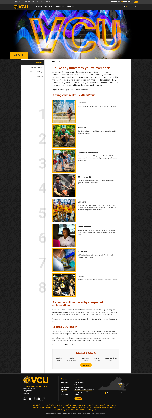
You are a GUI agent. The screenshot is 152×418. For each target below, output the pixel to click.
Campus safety (79, 387)
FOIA (93, 413)
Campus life (65, 387)
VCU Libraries (78, 385)
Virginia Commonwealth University (33, 2)
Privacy (79, 413)
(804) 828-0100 (28, 391)
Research (64, 389)
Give (135, 2)
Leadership (38, 76)
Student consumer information (53, 413)
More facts (85, 365)
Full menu (38, 6)
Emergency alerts (80, 392)
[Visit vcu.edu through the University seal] (39, 380)
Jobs (76, 394)
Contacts (26, 393)
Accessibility (86, 413)
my (126, 6)
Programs (48, 6)
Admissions (60, 6)
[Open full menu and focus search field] (135, 7)
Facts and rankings (36, 67)
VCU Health (69, 345)
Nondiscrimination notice (69, 413)
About (39, 62)
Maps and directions (113, 393)
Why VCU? (70, 6)
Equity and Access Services (83, 389)
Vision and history (36, 72)
